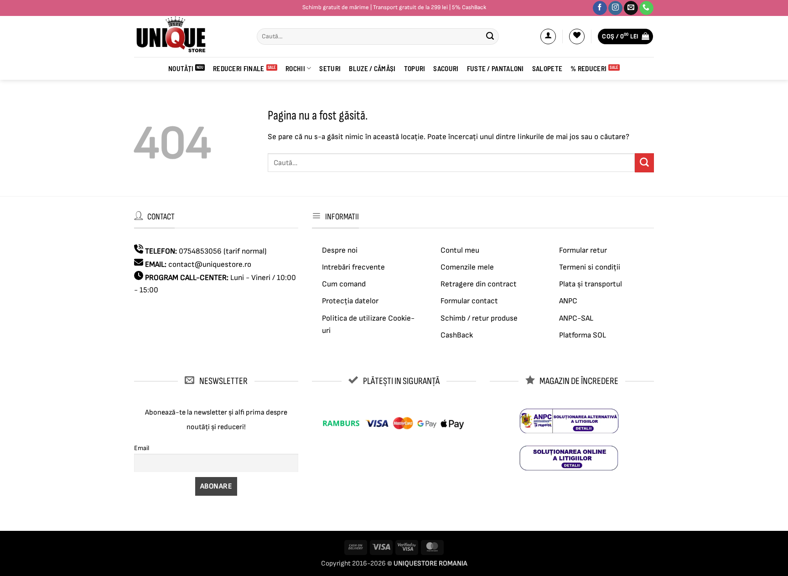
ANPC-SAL (576, 318)
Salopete (547, 68)
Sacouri (445, 68)
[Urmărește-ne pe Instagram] (615, 8)
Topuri (414, 68)
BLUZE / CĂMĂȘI (372, 68)
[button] (548, 36)
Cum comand (344, 284)
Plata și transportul (590, 284)
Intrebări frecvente (353, 267)
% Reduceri (588, 68)
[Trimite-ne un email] (631, 8)
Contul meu (460, 250)
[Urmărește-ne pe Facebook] (600, 8)
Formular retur (583, 250)
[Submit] (490, 36)
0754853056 (200, 251)
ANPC (568, 301)
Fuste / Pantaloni (495, 68)
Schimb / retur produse (479, 318)
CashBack (457, 335)
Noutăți (180, 68)
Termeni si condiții (589, 267)
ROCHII (295, 68)
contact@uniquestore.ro (209, 264)
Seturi (330, 68)
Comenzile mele (467, 267)
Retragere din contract (479, 284)
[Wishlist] (577, 36)
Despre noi (340, 250)
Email (141, 448)
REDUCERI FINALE (238, 68)
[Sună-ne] (646, 8)
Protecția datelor (350, 301)
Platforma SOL (582, 335)
